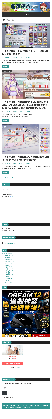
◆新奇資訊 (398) (9, 272)
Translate (14, 196)
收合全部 (10, 254)
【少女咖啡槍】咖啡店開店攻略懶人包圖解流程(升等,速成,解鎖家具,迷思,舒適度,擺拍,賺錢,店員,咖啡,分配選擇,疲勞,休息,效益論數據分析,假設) (25, 105)
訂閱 (4, 393)
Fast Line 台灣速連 (41, 407)
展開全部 (4, 254)
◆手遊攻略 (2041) (9, 262)
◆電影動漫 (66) (9, 278)
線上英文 (4, 346)
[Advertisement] (12, 208)
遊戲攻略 (28, 57)
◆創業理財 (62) (9, 270)
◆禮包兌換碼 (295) (9, 260)
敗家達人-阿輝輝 (18, 57)
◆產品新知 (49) (9, 274)
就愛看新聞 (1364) (9, 256)
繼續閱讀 (5, 66)
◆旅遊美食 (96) (9, 276)
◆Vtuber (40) (8, 264)
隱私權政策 (27, 407)
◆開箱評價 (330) (9, 266)
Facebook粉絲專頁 (8, 237)
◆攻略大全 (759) (9, 280)
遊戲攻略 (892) (8, 282)
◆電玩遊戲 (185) (9, 268)
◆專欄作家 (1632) (9, 258)
